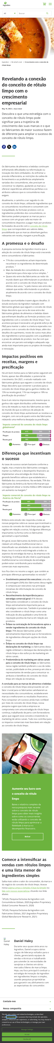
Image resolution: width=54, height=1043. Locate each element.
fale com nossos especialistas (16, 891)
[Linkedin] (14, 147)
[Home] (6, 6)
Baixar (28, 836)
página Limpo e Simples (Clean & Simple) (27, 887)
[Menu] (50, 4)
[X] (9, 147)
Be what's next (17, 62)
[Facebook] (4, 147)
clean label (18, 109)
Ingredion (5, 62)
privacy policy (11, 1017)
